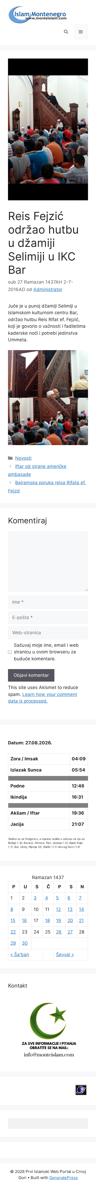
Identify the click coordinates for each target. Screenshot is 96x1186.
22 (13, 932)
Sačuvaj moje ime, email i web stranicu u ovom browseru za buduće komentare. (46, 651)
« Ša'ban (19, 954)
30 (25, 943)
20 (70, 920)
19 (58, 920)
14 (81, 909)
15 (12, 920)
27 (70, 932)
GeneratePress (63, 1177)
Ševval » (65, 954)
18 (47, 920)
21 (81, 920)
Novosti (23, 458)
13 (70, 909)
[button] (66, 32)
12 (58, 909)
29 (13, 943)
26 (59, 932)
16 (24, 920)
